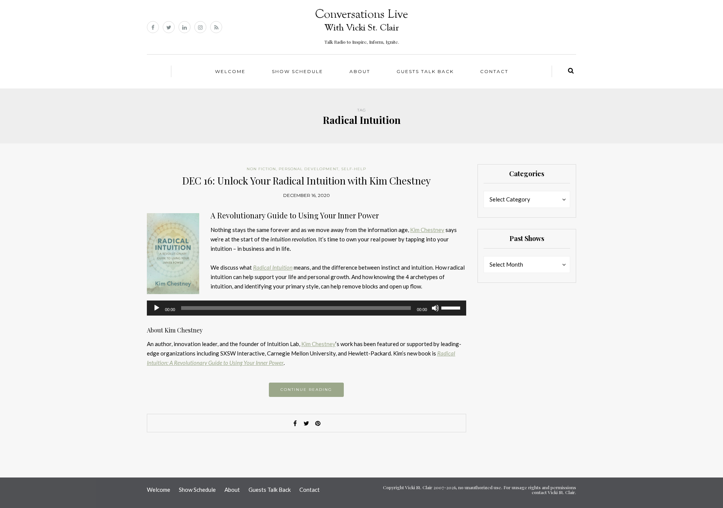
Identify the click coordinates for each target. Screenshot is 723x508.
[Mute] (435, 308)
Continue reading (306, 389)
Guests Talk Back (425, 71)
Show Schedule (297, 71)
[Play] (156, 308)
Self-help (353, 168)
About (359, 71)
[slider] (451, 307)
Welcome (230, 71)
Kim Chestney (427, 229)
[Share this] (295, 423)
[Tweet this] (307, 423)
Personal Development (309, 168)
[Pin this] (318, 423)
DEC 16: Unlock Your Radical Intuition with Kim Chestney (306, 180)
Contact (494, 71)
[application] (306, 308)
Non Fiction (261, 168)
